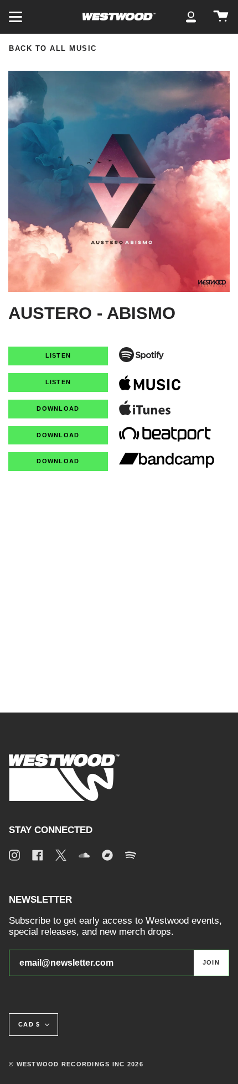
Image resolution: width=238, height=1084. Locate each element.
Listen (58, 355)
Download (58, 408)
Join (211, 962)
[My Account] (191, 16)
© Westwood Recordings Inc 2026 (76, 1064)
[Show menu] (17, 16)
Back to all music (53, 49)
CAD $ (29, 1024)
